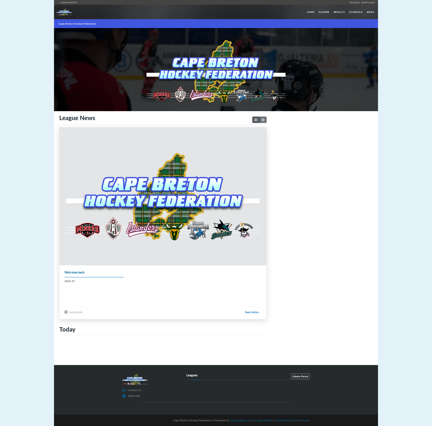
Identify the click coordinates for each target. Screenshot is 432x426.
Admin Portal (300, 376)
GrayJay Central (262, 420)
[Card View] (256, 120)
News (370, 12)
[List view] (263, 120)
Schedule (355, 12)
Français (355, 2)
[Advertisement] (322, 142)
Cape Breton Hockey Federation (77, 24)
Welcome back (74, 272)
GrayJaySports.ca (240, 420)
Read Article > (252, 312)
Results (339, 12)
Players (324, 12)
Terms (295, 420)
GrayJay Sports (68, 2)
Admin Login (368, 2)
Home (310, 12)
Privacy (305, 420)
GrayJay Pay (282, 420)
